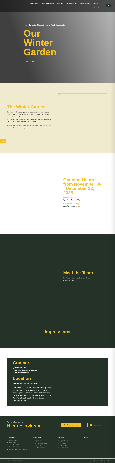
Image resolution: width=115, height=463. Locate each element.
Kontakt (96, 3)
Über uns (60, 3)
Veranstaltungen (71, 3)
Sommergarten (85, 3)
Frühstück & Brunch (48, 3)
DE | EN (96, 8)
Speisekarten (34, 3)
